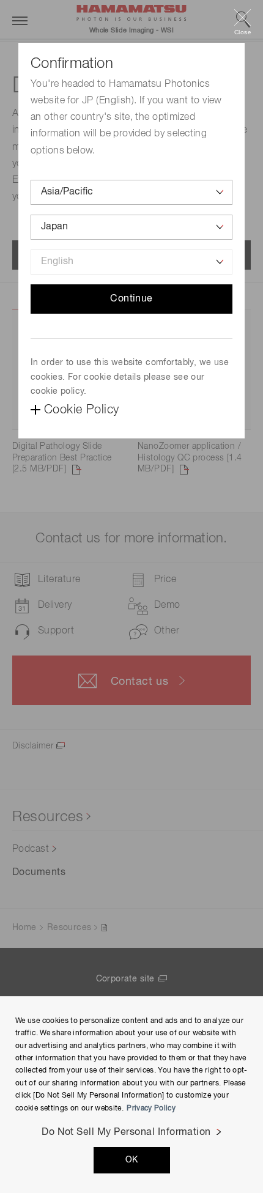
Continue (131, 299)
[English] (131, 262)
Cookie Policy (81, 410)
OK (131, 1160)
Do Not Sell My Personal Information (126, 1132)
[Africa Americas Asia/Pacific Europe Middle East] (131, 192)
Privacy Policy (151, 1108)
